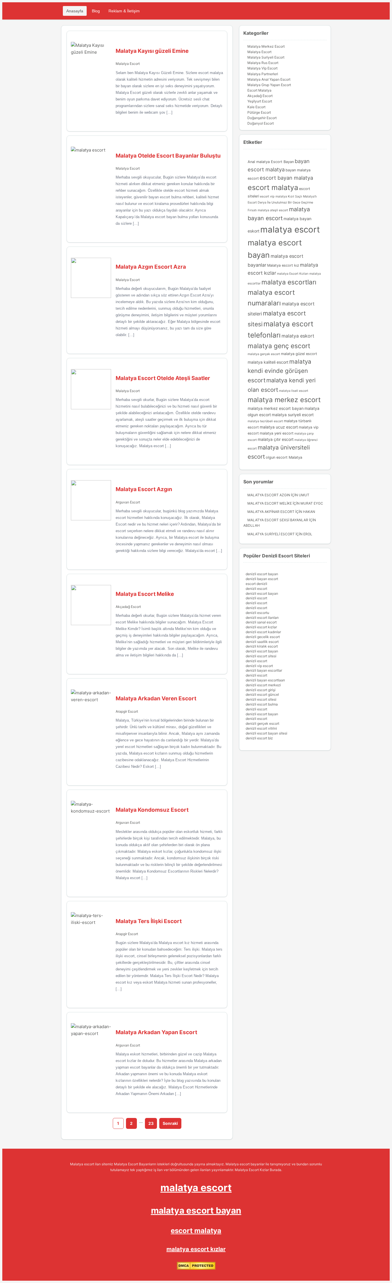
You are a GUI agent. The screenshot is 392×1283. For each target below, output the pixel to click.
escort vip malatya (273, 196)
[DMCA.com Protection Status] (196, 1268)
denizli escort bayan (262, 574)
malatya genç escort (279, 346)
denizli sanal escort (261, 622)
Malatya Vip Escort (262, 68)
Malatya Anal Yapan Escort (268, 79)
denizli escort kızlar (261, 627)
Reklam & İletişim (124, 11)
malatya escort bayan (196, 1210)
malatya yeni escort (277, 433)
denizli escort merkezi (263, 685)
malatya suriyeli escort (293, 414)
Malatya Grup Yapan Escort (269, 85)
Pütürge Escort (259, 112)
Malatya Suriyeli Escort (265, 57)
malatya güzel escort (299, 354)
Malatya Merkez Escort (266, 46)
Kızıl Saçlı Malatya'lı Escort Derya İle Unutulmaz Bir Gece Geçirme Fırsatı (282, 203)
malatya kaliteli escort (268, 362)
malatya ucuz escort (279, 427)
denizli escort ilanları (262, 617)
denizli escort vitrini (261, 728)
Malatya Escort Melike (269, 503)
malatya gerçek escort (264, 354)
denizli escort (256, 588)
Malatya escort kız (283, 265)
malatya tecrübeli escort (265, 421)
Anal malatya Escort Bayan (271, 162)
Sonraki (170, 1123)
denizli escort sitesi (261, 656)
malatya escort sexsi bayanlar (277, 520)
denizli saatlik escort (262, 641)
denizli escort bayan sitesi (266, 733)
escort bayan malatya (286, 178)
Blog (96, 11)
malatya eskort (298, 336)
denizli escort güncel (262, 694)
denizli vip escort (259, 666)
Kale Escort (256, 107)
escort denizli (256, 584)
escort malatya (273, 187)
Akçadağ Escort (128, 606)
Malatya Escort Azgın (268, 495)
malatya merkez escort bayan (276, 408)
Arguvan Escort (128, 502)
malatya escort (290, 229)
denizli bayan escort (262, 579)
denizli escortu (257, 613)
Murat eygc (311, 503)
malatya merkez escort (284, 400)
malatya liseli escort (293, 391)
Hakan (309, 511)
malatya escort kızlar (196, 1249)
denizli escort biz (259, 738)
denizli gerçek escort (262, 723)
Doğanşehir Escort (262, 118)
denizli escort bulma (262, 704)
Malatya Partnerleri (262, 74)
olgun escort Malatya (284, 457)
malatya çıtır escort (276, 439)
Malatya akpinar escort (270, 511)
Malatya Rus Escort (262, 63)
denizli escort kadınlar (263, 632)
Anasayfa (74, 11)
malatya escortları (288, 282)
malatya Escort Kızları (292, 274)
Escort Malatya (259, 90)
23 (151, 1123)
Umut (304, 495)
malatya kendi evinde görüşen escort (279, 371)
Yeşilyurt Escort (259, 101)
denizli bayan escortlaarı (265, 680)
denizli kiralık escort (262, 646)
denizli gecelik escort (263, 637)
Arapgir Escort (127, 711)
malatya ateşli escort (273, 210)
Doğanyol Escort (260, 123)
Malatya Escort (128, 63)
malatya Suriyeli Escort (271, 534)
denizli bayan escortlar (264, 670)
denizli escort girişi (260, 690)
